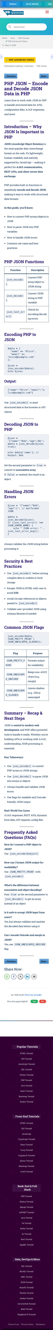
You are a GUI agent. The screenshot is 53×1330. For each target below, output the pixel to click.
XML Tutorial (26, 1277)
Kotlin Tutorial (26, 1228)
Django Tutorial (26, 1207)
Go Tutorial (26, 1234)
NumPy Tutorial (26, 1287)
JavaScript (26, 1134)
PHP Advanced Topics (21, 59)
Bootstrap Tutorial (26, 1096)
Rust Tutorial (26, 1239)
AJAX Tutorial (26, 1171)
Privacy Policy (27, 1324)
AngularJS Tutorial (26, 1155)
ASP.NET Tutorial (26, 1212)
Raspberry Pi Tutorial (27, 1314)
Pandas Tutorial (26, 1293)
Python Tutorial (26, 1075)
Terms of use (13, 1324)
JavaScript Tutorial (26, 1064)
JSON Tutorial (26, 1282)
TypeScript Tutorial (26, 1139)
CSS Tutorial (26, 1058)
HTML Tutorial (26, 1053)
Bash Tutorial (26, 1309)
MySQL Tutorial (26, 1271)
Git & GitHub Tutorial (26, 1303)
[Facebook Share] (13, 976)
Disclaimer (40, 1324)
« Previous (11, 76)
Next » (44, 76)
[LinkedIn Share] (27, 976)
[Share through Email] (34, 976)
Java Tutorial (26, 1085)
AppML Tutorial (26, 1244)
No (42, 1001)
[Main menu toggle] (47, 13)
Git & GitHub (31, 4)
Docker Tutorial (26, 1101)
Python (11, 4)
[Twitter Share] (20, 976)
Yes (34, 1001)
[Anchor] (47, 132)
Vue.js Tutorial (26, 1150)
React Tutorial (26, 1091)
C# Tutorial (26, 1223)
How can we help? (33, 994)
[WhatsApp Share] (7, 976)
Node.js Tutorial (26, 1201)
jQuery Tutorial (26, 1160)
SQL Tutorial (26, 1069)
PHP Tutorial (26, 1080)
